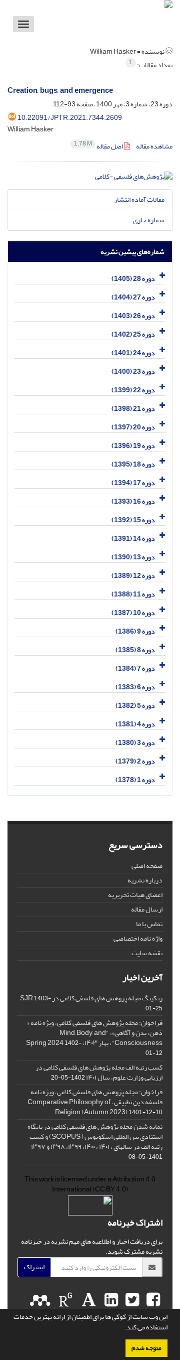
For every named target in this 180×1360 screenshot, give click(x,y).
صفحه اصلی (147, 865)
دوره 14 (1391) (133, 538)
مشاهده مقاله (154, 146)
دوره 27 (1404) (133, 297)
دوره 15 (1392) (133, 520)
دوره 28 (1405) (133, 278)
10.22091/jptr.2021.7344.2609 (70, 117)
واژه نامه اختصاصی (138, 938)
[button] (122, 1328)
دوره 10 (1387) (133, 613)
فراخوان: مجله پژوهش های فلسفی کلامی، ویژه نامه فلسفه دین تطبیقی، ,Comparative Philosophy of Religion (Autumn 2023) (95, 1102)
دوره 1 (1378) (135, 780)
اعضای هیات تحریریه (135, 894)
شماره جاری (148, 220)
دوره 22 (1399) (133, 390)
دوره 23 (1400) (133, 371)
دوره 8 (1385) (135, 650)
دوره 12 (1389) (133, 575)
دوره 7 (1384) (135, 668)
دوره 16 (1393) (133, 501)
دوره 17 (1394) (133, 483)
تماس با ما (149, 924)
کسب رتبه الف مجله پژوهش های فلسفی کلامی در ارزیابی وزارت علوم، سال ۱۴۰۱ (99, 1072)
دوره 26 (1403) (133, 316)
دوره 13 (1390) (133, 557)
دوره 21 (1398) (133, 408)
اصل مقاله (99, 146)
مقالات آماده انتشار (139, 199)
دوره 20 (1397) (133, 427)
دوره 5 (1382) (135, 705)
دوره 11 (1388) (133, 594)
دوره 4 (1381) (135, 724)
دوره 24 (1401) (133, 353)
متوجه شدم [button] (147, 1348)
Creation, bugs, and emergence (60, 90)
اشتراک (34, 1267)
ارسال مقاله (146, 909)
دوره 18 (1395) (133, 464)
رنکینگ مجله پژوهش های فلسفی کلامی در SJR (91, 998)
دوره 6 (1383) (135, 687)
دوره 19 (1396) (133, 445)
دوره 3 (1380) (135, 742)
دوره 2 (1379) (135, 761)
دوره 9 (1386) (135, 631)
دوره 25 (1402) (133, 334)
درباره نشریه (145, 880)
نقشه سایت (147, 953)
